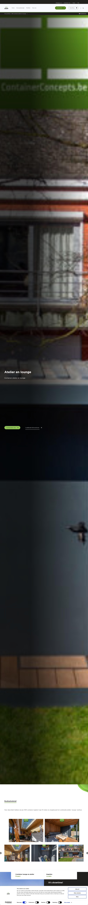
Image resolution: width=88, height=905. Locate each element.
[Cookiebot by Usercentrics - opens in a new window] (8, 902)
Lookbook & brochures (32, 427)
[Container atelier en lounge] (17, 853)
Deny (77, 896)
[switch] (37, 902)
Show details (67, 902)
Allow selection (77, 893)
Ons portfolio (7, 13)
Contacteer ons (11, 427)
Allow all (77, 889)
